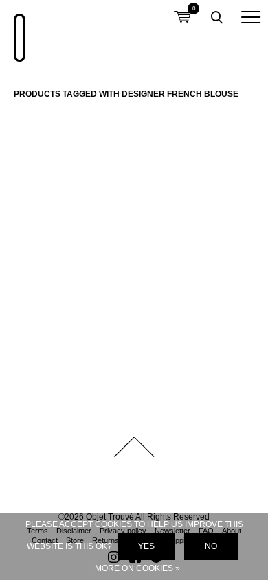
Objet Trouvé (17, 31)
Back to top (134, 447)
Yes (146, 546)
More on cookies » (137, 568)
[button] (251, 17)
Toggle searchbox (216, 17)
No (211, 546)
